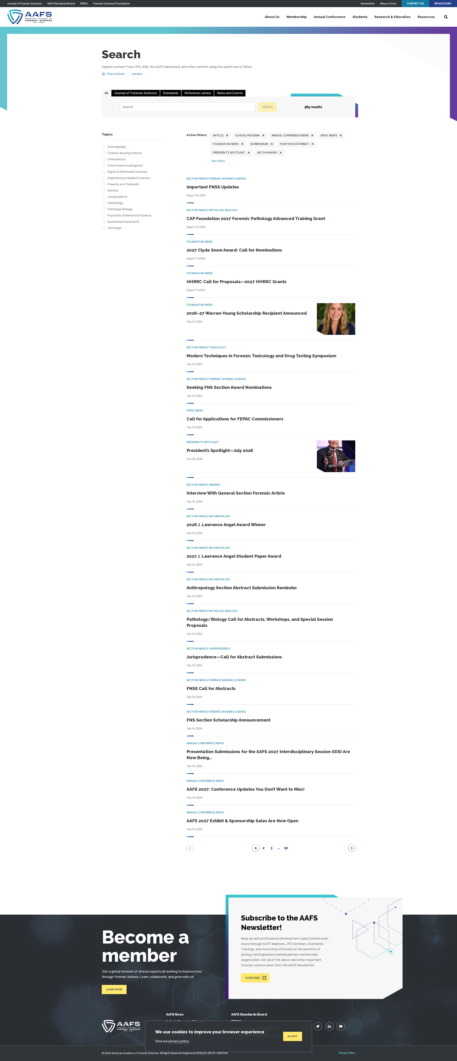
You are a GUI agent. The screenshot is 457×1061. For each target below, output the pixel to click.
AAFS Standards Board (61, 3)
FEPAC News (329, 135)
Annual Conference (329, 17)
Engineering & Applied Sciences (128, 178)
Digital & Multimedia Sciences (127, 171)
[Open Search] (446, 17)
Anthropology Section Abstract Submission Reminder (242, 587)
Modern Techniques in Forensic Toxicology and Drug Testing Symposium (261, 355)
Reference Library (197, 93)
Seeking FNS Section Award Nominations (229, 387)
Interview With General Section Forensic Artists (236, 493)
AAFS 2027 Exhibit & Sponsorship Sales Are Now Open (242, 820)
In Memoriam (259, 144)
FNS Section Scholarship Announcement (228, 720)
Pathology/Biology (120, 209)
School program (247, 135)
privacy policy (179, 1041)
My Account (443, 3)
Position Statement (294, 144)
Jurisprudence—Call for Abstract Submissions (234, 656)
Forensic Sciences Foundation (111, 3)
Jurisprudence (117, 196)
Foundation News (226, 144)
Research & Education (392, 17)
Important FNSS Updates (213, 187)
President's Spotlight (229, 152)
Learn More (114, 989)
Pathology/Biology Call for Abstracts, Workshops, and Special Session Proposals (260, 622)
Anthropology (116, 147)
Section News (267, 152)
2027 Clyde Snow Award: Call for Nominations (234, 250)
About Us (272, 17)
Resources (426, 17)
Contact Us (415, 3)
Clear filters (218, 161)
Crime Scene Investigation (125, 165)
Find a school (115, 74)
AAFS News (175, 1014)
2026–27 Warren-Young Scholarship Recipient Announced (247, 313)
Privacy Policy (347, 1053)
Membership (297, 17)
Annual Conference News (290, 135)
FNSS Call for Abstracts (211, 688)
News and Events (230, 93)
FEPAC (84, 3)
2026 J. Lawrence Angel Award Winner (226, 524)
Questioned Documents (123, 221)
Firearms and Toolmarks (123, 184)
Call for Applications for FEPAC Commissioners (235, 418)
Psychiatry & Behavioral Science (129, 215)
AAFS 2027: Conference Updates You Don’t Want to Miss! (246, 789)
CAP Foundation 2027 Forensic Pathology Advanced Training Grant (256, 218)
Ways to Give (388, 3)
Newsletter (368, 3)
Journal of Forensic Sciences (24, 3)
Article (218, 135)
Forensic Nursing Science (124, 153)
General (112, 190)
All (106, 93)
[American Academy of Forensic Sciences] (29, 16)
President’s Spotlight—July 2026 (220, 450)
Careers (137, 74)
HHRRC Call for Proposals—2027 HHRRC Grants (237, 281)
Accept (292, 1036)
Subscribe (252, 977)
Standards (170, 93)
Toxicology (114, 228)
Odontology (115, 203)
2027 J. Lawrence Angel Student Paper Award (234, 556)
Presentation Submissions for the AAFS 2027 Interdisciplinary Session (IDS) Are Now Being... (268, 754)
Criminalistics (116, 159)
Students (360, 17)
